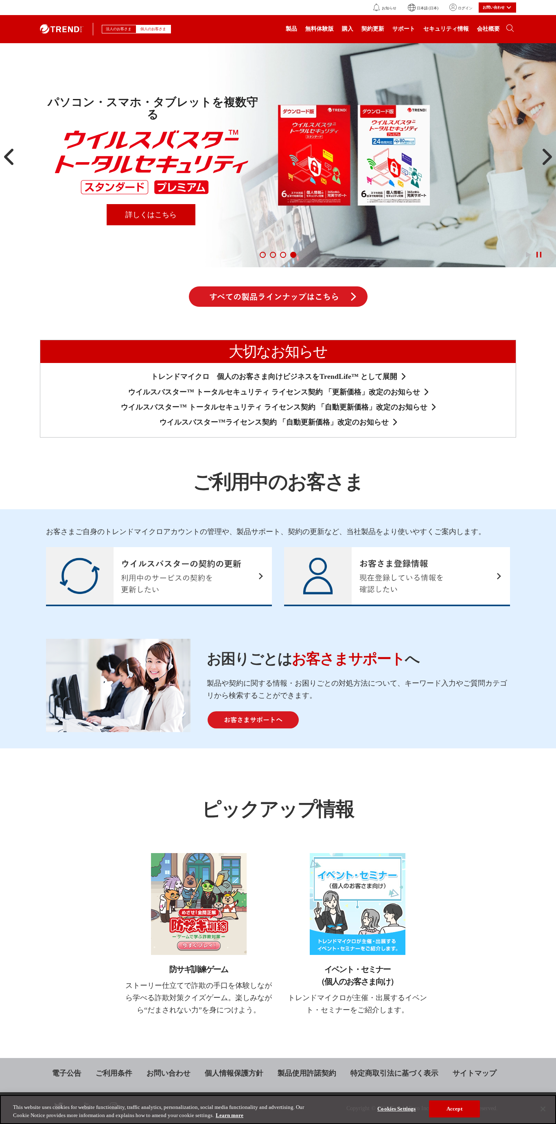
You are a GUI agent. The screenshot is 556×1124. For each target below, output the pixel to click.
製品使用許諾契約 (307, 1073)
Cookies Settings (396, 1109)
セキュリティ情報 (446, 29)
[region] (278, 1109)
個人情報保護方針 (234, 1073)
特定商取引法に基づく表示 (394, 1073)
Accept (454, 1109)
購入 (347, 29)
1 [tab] (263, 255)
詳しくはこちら (151, 215)
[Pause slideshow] (538, 254)
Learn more (229, 1115)
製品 (291, 29)
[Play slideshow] (528, 254)
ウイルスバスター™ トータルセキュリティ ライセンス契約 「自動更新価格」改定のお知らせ (274, 407)
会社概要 (488, 29)
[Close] (543, 1109)
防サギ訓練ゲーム (198, 969)
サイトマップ (475, 1073)
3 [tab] (283, 255)
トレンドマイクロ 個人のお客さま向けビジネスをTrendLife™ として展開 (274, 376)
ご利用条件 (114, 1073)
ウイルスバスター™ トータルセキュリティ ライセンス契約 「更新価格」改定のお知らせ (274, 392)
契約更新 (372, 29)
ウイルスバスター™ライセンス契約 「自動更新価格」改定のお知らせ (274, 422)
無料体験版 (319, 29)
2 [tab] (273, 255)
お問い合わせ (168, 1073)
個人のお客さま (153, 29)
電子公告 (66, 1073)
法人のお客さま (119, 29)
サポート (403, 29)
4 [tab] (293, 255)
